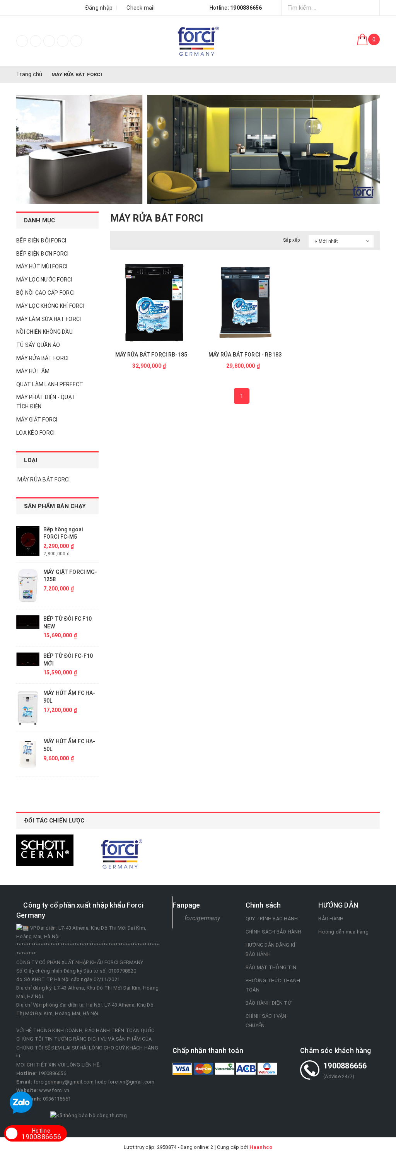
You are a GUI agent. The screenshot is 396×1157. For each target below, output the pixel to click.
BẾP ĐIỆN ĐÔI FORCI (41, 240)
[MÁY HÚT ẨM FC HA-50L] (27, 754)
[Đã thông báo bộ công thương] (88, 1115)
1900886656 (41, 1134)
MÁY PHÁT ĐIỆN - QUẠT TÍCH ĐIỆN (45, 402)
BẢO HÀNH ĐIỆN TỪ (268, 1003)
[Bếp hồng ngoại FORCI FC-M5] (27, 541)
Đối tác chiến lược (54, 820)
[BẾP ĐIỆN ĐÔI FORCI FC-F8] (198, 41)
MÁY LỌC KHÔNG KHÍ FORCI (50, 306)
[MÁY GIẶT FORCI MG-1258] (27, 585)
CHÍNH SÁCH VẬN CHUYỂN (266, 1020)
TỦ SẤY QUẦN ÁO (38, 345)
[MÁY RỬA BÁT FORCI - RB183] (245, 302)
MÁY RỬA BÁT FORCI (42, 358)
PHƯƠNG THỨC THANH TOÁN (273, 985)
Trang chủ (29, 74)
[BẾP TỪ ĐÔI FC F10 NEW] (27, 622)
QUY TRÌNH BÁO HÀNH (272, 919)
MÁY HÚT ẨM (33, 371)
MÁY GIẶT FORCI (37, 419)
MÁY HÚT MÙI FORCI (41, 266)
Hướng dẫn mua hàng (343, 932)
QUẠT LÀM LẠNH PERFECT (49, 384)
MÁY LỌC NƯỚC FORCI (44, 279)
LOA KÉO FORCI (35, 433)
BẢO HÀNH (330, 919)
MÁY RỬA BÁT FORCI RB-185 (151, 355)
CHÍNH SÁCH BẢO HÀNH (274, 932)
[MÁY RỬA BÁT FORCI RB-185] (151, 302)
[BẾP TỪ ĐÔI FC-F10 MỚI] (27, 659)
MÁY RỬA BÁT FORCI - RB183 (245, 355)
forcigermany (202, 918)
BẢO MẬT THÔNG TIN (271, 967)
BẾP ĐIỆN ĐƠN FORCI (42, 254)
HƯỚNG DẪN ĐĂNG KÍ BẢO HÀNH (270, 949)
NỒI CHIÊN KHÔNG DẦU (44, 332)
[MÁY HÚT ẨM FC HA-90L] (27, 707)
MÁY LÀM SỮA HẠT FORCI (48, 319)
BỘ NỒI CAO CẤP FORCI (45, 293)
